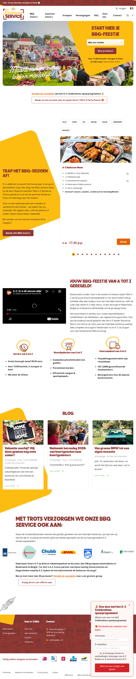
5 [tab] (91, 254)
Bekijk (123, 241)
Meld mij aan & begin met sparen (112, 667)
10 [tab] (114, 254)
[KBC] (71, 659)
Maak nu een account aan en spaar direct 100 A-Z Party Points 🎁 (69, 100)
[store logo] (13, 13)
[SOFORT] (82, 659)
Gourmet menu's (50, 15)
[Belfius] (61, 659)
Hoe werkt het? (30, 633)
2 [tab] (78, 254)
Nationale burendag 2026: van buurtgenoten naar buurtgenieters (68, 452)
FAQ (96, 15)
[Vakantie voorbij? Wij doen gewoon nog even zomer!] (23, 432)
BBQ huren (69, 675)
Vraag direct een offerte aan (37, 582)
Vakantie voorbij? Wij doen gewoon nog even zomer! (20, 452)
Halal (105, 122)
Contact (117, 15)
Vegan (94, 122)
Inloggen (122, 8)
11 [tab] (118, 254)
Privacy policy (43, 672)
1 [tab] (73, 254)
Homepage (10, 459)
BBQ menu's (34, 15)
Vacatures (28, 642)
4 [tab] (87, 254)
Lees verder (10, 486)
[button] (131, 8)
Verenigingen (83, 15)
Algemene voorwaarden (24, 672)
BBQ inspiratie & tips (85, 675)
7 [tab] (100, 254)
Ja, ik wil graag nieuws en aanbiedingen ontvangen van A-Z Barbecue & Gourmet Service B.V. (111, 656)
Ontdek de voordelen (43, 93)
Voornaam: (100, 636)
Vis (83, 122)
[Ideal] (42, 659)
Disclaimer (7, 672)
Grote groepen (9, 633)
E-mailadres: (101, 644)
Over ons (105, 15)
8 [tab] (105, 254)
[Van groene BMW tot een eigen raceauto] (113, 432)
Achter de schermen (15, 463)
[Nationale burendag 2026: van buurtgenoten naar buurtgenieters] (68, 432)
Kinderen (117, 122)
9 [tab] (109, 254)
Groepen (67, 15)
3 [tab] (82, 254)
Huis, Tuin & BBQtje (27, 459)
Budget (66, 130)
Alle (64, 122)
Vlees (74, 122)
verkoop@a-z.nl (56, 640)
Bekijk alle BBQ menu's (18, 233)
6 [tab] (96, 254)
